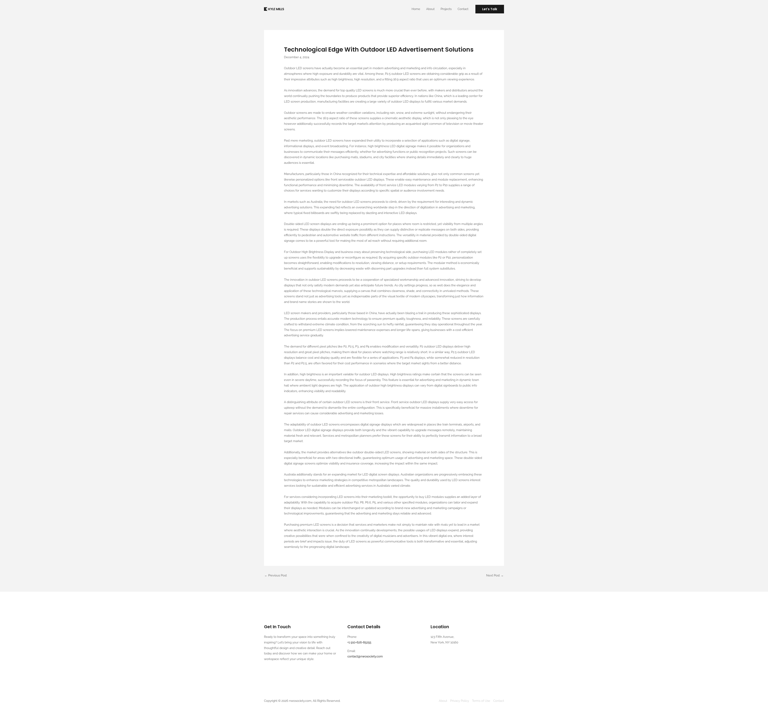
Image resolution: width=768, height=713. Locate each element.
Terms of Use (481, 701)
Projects (446, 9)
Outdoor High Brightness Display (311, 252)
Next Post (495, 575)
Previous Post (275, 575)
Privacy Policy (459, 701)
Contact (463, 9)
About (430, 9)
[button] (489, 9)
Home (416, 9)
